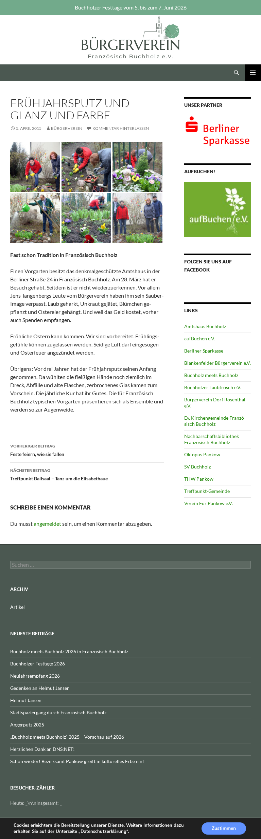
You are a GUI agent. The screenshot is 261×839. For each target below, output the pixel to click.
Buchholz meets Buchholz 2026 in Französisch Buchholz (69, 651)
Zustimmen (224, 828)
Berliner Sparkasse (203, 351)
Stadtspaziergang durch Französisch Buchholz (58, 712)
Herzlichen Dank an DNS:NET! (42, 749)
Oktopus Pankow (202, 454)
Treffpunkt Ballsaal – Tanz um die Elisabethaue (59, 474)
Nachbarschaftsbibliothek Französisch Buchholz (211, 439)
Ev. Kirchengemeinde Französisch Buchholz (215, 421)
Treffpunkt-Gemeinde (207, 491)
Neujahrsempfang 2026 (35, 676)
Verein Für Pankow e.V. (208, 503)
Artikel (17, 607)
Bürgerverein (66, 128)
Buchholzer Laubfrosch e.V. (212, 387)
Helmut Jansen (25, 700)
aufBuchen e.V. (199, 338)
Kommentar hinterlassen (120, 128)
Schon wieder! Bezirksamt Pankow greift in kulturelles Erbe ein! (77, 761)
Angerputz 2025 (27, 724)
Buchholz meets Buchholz (211, 375)
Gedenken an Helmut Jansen (40, 688)
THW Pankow (198, 479)
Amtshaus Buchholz (205, 326)
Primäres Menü (253, 72)
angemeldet (47, 523)
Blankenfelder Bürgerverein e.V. (217, 363)
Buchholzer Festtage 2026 (37, 663)
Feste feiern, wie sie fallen (37, 450)
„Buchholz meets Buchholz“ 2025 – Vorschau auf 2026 (67, 737)
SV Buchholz (197, 467)
